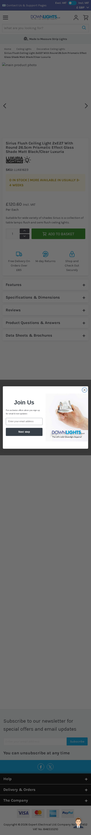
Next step (24, 431)
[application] (78, 822)
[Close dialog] (84, 390)
